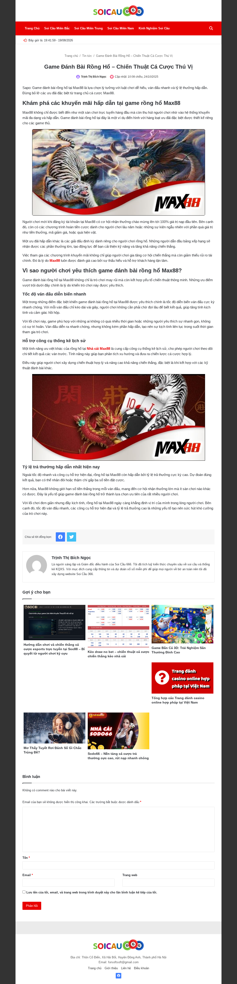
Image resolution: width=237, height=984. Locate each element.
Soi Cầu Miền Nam (120, 28)
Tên (26, 857)
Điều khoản (141, 968)
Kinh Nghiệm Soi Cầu (154, 28)
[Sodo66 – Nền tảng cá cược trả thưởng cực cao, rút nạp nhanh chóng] (119, 731)
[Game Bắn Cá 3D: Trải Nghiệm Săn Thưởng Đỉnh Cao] (182, 624)
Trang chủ (72, 56)
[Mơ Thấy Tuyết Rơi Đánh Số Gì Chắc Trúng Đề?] (54, 728)
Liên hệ (126, 968)
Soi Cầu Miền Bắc (57, 28)
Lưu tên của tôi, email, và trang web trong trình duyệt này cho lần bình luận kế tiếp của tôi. (91, 892)
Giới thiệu (111, 968)
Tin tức (87, 56)
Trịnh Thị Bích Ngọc (93, 76)
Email (27, 875)
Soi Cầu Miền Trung (88, 28)
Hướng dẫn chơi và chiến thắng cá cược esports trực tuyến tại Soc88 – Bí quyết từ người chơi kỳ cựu (54, 649)
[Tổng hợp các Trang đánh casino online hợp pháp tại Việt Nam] (182, 678)
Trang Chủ (32, 28)
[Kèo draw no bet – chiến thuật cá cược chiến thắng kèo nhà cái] (119, 626)
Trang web (129, 875)
